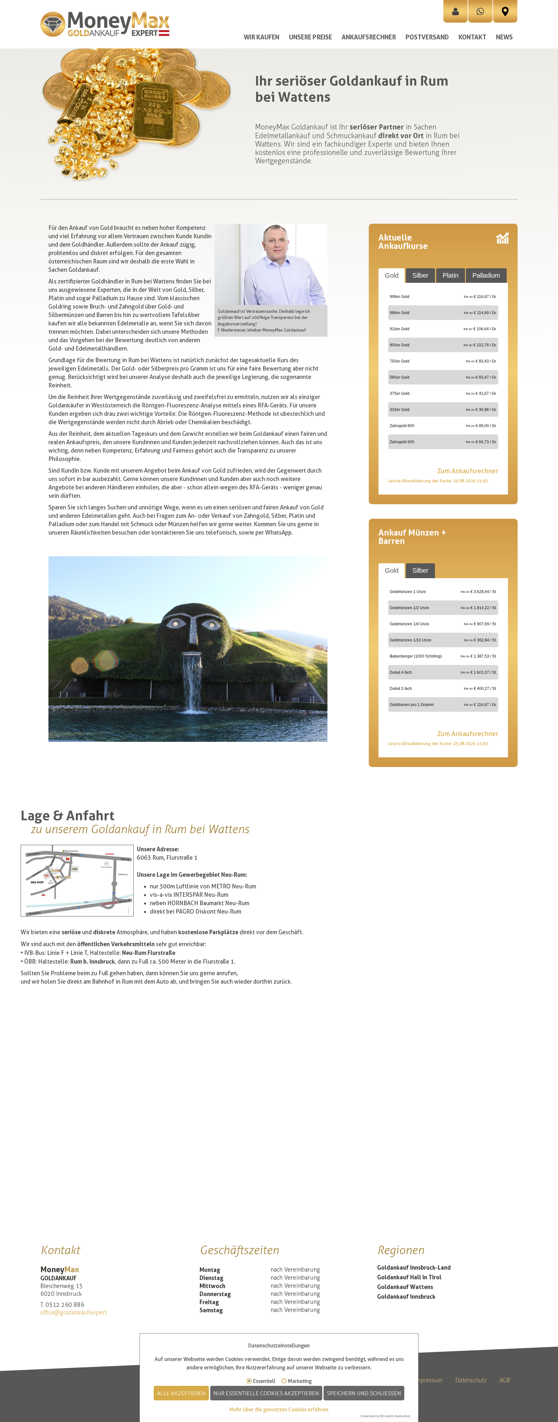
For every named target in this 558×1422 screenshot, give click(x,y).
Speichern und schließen (364, 1393)
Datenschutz (470, 1380)
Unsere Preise (310, 37)
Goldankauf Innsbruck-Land (414, 1267)
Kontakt (472, 37)
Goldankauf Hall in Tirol (409, 1277)
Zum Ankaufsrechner (467, 471)
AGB (504, 1380)
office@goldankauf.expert (73, 1312)
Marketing (300, 1381)
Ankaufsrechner (369, 37)
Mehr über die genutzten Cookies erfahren (279, 1410)
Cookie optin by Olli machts (377, 1416)
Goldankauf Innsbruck (406, 1296)
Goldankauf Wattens (405, 1286)
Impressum (428, 1380)
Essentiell (264, 1381)
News (504, 37)
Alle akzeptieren (181, 1393)
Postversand (427, 37)
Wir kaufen (261, 37)
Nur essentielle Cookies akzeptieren (266, 1393)
